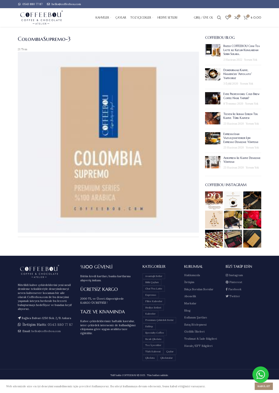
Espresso (150, 294)
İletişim (189, 282)
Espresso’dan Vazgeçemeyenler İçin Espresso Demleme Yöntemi (240, 138)
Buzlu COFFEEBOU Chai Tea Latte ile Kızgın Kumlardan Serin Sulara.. (241, 50)
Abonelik (190, 296)
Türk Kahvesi (153, 351)
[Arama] (219, 17)
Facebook (234, 289)
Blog (187, 310)
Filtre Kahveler (153, 301)
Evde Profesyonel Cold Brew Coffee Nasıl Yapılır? (241, 96)
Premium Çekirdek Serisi (159, 320)
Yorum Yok (250, 59)
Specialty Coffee (154, 332)
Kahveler (150, 313)
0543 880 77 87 (32, 4)
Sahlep (149, 326)
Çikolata (150, 357)
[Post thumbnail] (212, 53)
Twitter (234, 296)
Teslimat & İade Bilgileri (200, 339)
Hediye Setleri (153, 307)
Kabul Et (264, 386)
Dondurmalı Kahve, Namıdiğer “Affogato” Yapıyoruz (237, 74)
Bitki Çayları (152, 282)
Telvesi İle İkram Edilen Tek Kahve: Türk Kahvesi (240, 116)
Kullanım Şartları (195, 317)
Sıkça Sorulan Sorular (198, 289)
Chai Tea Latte (153, 288)
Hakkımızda (192, 275)
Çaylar (170, 351)
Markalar (190, 303)
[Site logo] (48, 17)
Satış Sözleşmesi (195, 324)
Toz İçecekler (153, 345)
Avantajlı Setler (153, 276)
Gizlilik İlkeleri (194, 331)
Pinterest (235, 282)
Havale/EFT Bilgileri (198, 346)
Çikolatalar (166, 357)
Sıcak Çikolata (153, 339)
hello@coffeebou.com (66, 4)
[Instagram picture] (214, 200)
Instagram (235, 275)
